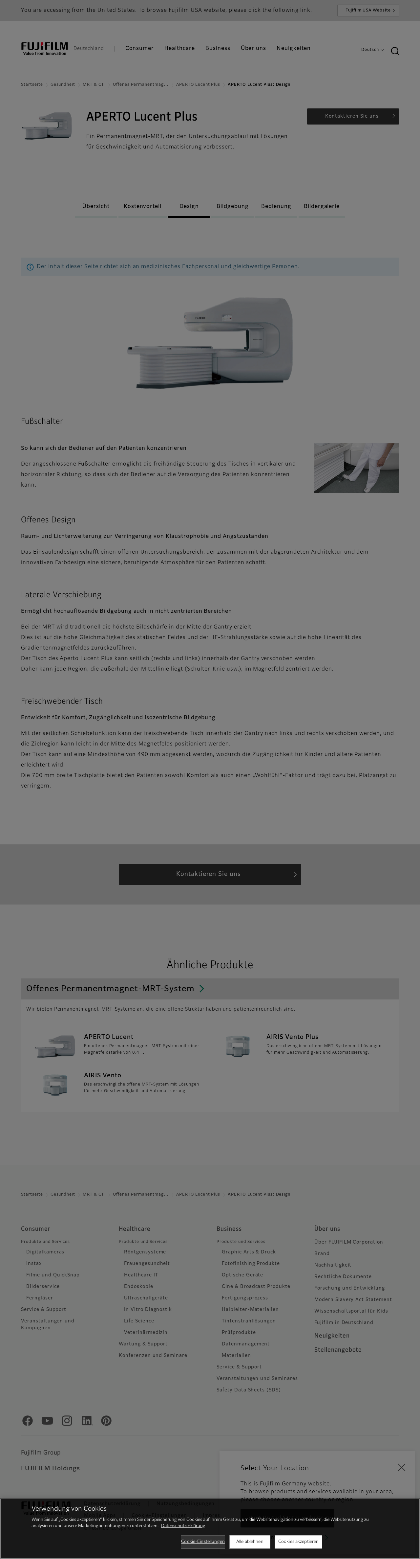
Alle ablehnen (249, 1542)
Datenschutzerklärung (183, 1526)
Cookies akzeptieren (298, 1542)
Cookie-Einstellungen (203, 1542)
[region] (210, 1529)
